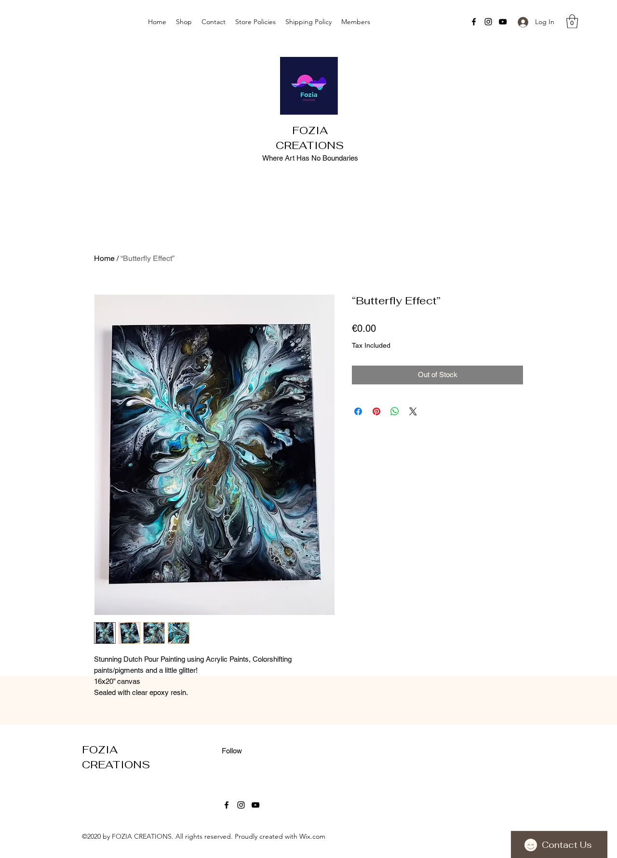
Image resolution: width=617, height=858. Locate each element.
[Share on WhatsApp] (395, 411)
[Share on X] (413, 411)
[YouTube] (503, 22)
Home (104, 258)
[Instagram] (488, 22)
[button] (572, 21)
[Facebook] (474, 22)
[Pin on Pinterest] (376, 411)
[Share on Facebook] (358, 411)
